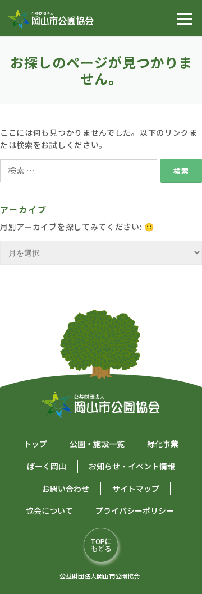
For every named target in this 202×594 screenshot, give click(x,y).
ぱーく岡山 (46, 466)
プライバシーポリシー (134, 510)
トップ (35, 443)
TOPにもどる (101, 545)
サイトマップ (135, 488)
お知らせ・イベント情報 (132, 466)
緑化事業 (162, 443)
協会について (49, 510)
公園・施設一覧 (97, 443)
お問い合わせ (65, 488)
